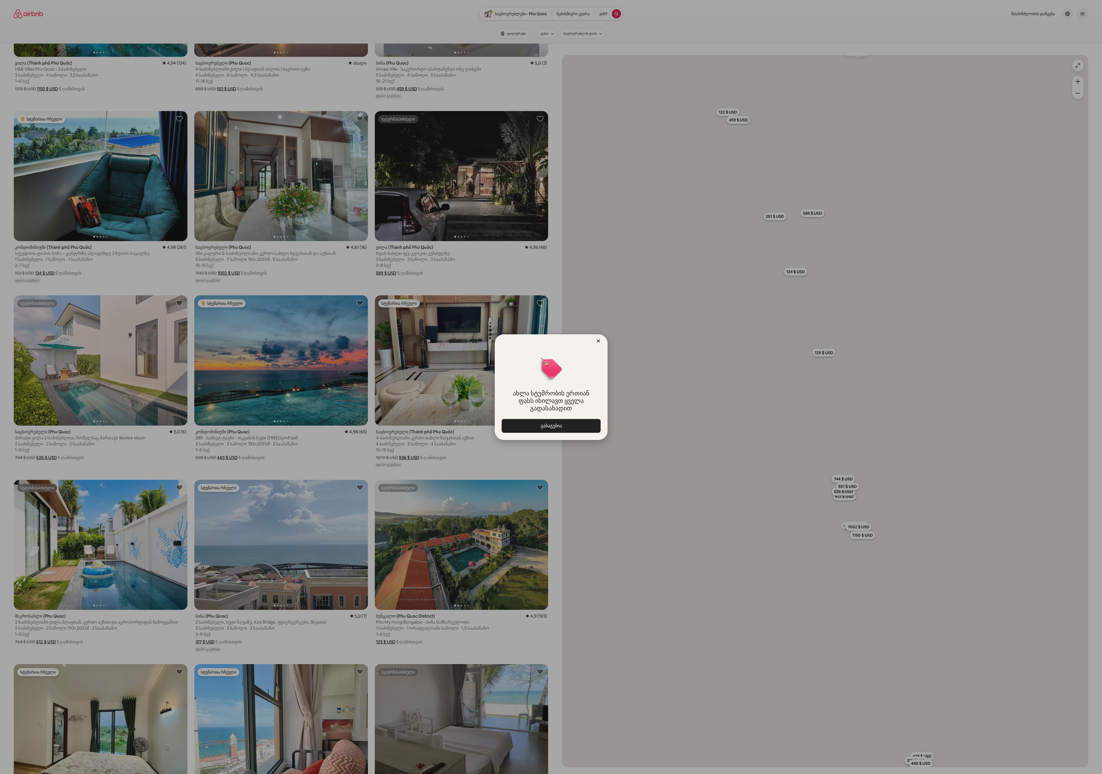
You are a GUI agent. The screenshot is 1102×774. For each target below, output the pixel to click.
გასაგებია (551, 426)
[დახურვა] (598, 341)
